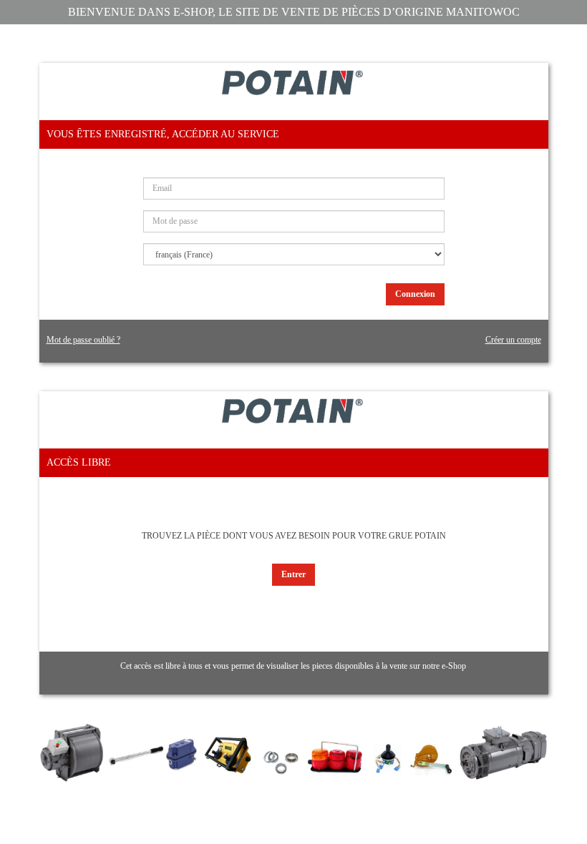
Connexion (415, 294)
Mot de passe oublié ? (83, 340)
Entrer (293, 574)
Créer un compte (513, 340)
